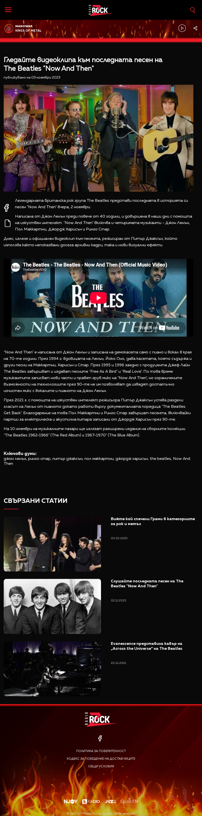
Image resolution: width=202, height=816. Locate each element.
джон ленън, (15, 459)
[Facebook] (100, 738)
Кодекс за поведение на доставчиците (101, 758)
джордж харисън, (132, 459)
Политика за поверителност (101, 751)
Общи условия (101, 766)
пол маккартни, (99, 459)
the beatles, (161, 459)
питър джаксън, (68, 459)
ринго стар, (39, 459)
